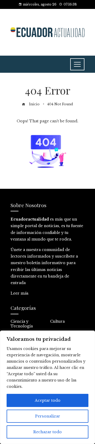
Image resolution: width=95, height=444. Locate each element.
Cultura (57, 321)
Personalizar (47, 416)
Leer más (19, 293)
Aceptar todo (47, 400)
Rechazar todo (47, 432)
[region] (47, 387)
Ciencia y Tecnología (22, 323)
